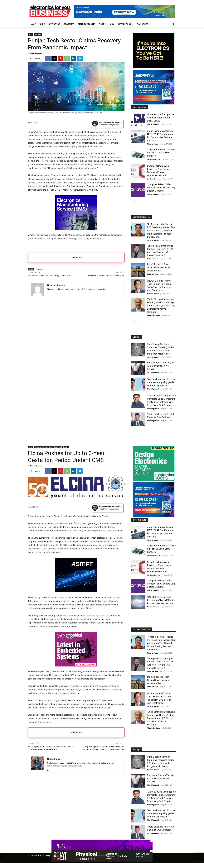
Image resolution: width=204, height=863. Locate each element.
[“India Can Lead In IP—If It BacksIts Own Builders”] (138, 419)
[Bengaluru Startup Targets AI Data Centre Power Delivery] (138, 368)
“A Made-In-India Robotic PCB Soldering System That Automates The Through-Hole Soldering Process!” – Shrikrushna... (161, 230)
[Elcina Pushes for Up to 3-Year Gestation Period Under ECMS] (138, 120)
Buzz (30, 34)
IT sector (39, 269)
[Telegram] (80, 58)
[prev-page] (133, 202)
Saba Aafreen (152, 259)
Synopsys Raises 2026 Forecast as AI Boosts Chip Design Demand (161, 187)
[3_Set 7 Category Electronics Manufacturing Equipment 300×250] (76, 229)
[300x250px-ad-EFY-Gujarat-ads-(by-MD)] (153, 67)
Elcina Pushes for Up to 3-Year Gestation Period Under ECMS (160, 117)
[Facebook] (48, 58)
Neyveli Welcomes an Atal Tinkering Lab (106, 275)
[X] (54, 58)
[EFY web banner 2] (124, 17)
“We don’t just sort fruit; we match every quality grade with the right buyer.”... (161, 382)
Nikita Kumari (153, 124)
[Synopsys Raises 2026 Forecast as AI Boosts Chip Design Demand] (138, 190)
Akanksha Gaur (153, 315)
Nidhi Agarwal (153, 372)
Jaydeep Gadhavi (154, 159)
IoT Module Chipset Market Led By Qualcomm (49, 275)
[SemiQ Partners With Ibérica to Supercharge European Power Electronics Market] (138, 171)
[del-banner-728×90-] (102, 861)
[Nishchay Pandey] (37, 289)
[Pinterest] (60, 58)
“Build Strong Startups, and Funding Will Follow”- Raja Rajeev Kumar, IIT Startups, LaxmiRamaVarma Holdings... (161, 305)
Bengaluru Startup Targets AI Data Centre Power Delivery (160, 365)
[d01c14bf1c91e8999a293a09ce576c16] (153, 104)
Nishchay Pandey (37, 53)
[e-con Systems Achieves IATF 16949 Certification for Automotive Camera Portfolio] (138, 136)
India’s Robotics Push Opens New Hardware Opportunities (158, 267)
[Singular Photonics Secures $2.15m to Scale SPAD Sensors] (138, 155)
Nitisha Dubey (153, 144)
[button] (172, 24)
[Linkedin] (73, 58)
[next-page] (137, 202)
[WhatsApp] (67, 58)
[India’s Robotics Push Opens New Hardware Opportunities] (138, 270)
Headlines (38, 34)
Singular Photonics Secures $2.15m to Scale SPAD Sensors (161, 152)
